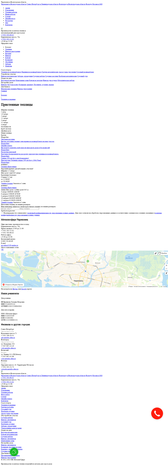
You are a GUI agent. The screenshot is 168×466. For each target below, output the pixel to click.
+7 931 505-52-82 (7, 39)
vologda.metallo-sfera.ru (9, 369)
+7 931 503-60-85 (7, 35)
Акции (7, 8)
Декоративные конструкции (11, 428)
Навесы (8, 56)
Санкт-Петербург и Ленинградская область (43, 4)
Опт (6, 23)
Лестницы (9, 62)
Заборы (8, 64)
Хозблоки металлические (68, 76)
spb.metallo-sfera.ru (8, 338)
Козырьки (8, 60)
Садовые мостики (51, 76)
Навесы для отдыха (50, 80)
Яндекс (15, 289)
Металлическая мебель (66, 80)
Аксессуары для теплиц (67, 72)
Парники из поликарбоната (31, 72)
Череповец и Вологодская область (13, 4)
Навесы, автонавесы (8, 420)
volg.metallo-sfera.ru (8, 348)
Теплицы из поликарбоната (11, 72)
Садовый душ (82, 76)
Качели (7, 58)
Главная (4, 91)
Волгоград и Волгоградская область (72, 4)
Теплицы (8, 49)
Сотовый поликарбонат (85, 72)
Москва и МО (97, 4)
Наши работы (10, 14)
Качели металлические (9, 434)
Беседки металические (9, 432)
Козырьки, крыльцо (26, 85)
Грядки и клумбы (7, 407)
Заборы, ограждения (25, 76)
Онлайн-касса (10, 18)
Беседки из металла (8, 80)
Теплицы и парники (8, 99)
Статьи (7, 16)
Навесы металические (9, 76)
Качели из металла (36, 80)
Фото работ (5, 394)
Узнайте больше (7, 183)
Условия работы (11, 12)
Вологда (89, 4)
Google (24, 289)
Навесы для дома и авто (10, 85)
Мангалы (8, 66)
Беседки (8, 53)
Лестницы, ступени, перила (44, 85)
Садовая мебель (39, 76)
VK (2, 249)
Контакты (8, 25)
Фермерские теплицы (9, 89)
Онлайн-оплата (6, 399)
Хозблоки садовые (8, 411)
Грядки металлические (50, 72)
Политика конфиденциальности (12, 462)
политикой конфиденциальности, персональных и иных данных (50, 213)
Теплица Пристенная (8, 167)
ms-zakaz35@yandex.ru (9, 245)
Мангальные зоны (22, 80)
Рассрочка (9, 21)
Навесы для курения (12, 51)
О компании (9, 10)
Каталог (4, 95)
